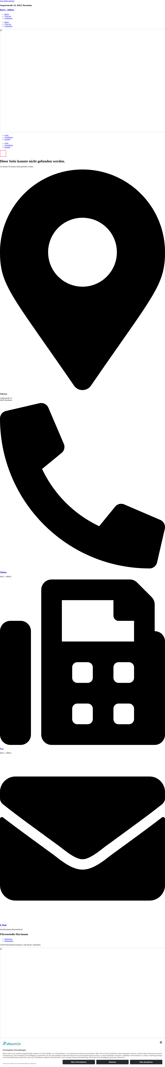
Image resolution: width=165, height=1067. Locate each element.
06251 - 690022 (7, 10)
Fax (2, 748)
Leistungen (8, 18)
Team (6, 135)
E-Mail (3, 925)
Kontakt (7, 139)
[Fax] (82, 744)
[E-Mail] (82, 921)
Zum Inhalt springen (7, 1)
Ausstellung (8, 137)
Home (6, 14)
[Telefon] (82, 568)
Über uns (7, 16)
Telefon (3, 572)
